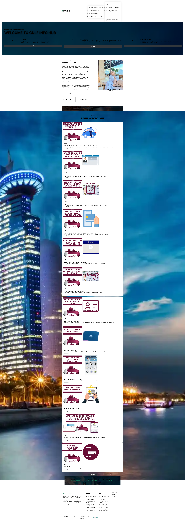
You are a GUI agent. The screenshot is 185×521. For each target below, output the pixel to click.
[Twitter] (95, 517)
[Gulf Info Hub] (65, 11)
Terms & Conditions (85, 516)
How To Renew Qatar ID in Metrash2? (95, 16)
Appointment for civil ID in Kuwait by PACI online (75, 204)
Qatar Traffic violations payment (72, 466)
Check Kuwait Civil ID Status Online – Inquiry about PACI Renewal (112, 15)
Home (85, 11)
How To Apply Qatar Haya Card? (94, 10)
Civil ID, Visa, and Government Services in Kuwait (111, 11)
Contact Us (114, 494)
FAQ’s (113, 498)
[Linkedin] (97, 517)
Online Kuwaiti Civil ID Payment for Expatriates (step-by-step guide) (80, 233)
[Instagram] (96, 517)
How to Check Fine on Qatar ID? (71, 408)
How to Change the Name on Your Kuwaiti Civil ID (76, 175)
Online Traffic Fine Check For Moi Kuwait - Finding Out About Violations (81, 145)
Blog (122, 11)
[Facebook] (93, 517)
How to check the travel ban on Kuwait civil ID (75, 262)
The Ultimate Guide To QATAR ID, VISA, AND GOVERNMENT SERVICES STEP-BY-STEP (84, 437)
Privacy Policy (77, 516)
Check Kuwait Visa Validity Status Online (112, 20)
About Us (113, 496)
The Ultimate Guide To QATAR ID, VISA (96, 7)
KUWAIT (65, 143)
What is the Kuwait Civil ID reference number (112, 4)
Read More (66, 148)
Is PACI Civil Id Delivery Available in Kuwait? (74, 291)
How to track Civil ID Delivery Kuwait (112, 7)
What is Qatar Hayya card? (93, 13)
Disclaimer (82, 518)
